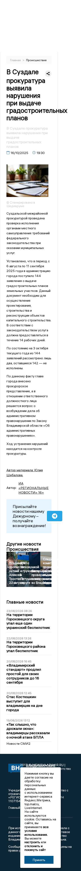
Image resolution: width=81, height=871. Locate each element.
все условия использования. (37, 831)
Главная (15, 60)
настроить (32, 842)
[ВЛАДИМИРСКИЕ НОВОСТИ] (14, 769)
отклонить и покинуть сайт (35, 848)
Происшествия (36, 60)
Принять (39, 860)
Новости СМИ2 (18, 743)
